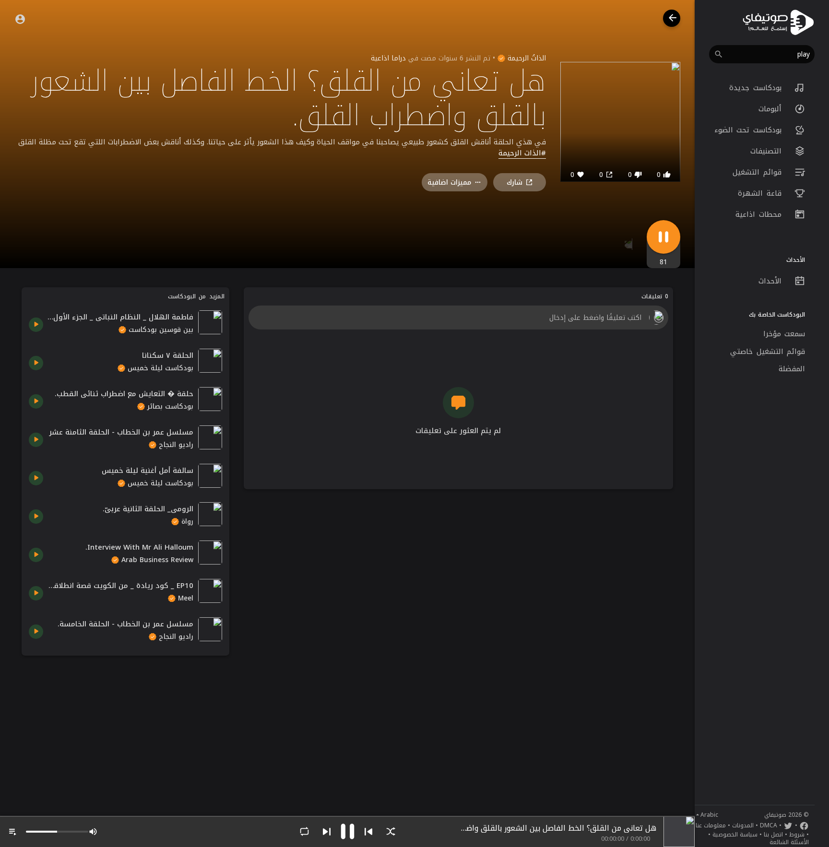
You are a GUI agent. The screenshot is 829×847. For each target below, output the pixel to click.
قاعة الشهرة (761, 193)
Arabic (709, 815)
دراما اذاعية (388, 58)
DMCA (768, 825)
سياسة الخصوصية (735, 834)
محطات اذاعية (760, 214)
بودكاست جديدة (757, 87)
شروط (797, 834)
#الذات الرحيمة (522, 153)
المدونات (743, 825)
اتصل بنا (773, 834)
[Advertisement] (125, 730)
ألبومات (771, 109)
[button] (762, 54)
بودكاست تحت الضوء (749, 130)
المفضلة (792, 369)
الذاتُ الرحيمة (525, 58)
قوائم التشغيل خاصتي (767, 351)
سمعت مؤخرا (784, 334)
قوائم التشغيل (759, 172)
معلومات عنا (711, 825)
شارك (514, 182)
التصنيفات (767, 151)
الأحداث (771, 281)
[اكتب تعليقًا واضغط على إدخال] (458, 317)
